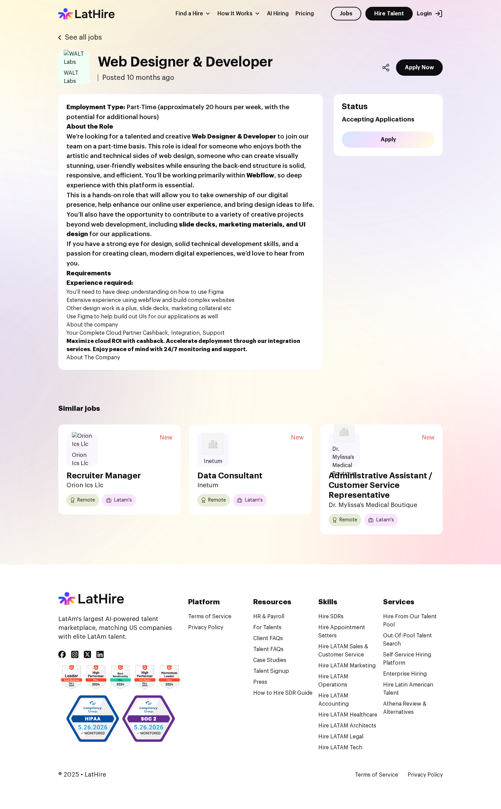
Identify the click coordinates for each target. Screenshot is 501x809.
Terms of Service (209, 616)
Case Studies (269, 660)
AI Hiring (278, 13)
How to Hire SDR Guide (283, 693)
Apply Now (419, 67)
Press (260, 682)
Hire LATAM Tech (340, 747)
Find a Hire (189, 13)
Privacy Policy (205, 627)
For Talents (267, 627)
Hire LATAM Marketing (347, 665)
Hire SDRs (331, 616)
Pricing (304, 13)
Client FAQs (268, 638)
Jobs (346, 13)
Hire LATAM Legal (340, 736)
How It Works (235, 13)
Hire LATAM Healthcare (347, 715)
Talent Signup (271, 671)
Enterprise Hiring (405, 674)
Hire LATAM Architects (347, 725)
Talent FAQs (268, 649)
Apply (388, 139)
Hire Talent (389, 13)
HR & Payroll (268, 616)
